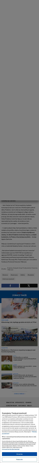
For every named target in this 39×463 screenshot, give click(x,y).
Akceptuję (19, 454)
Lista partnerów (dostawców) (10, 449)
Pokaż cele (19, 459)
